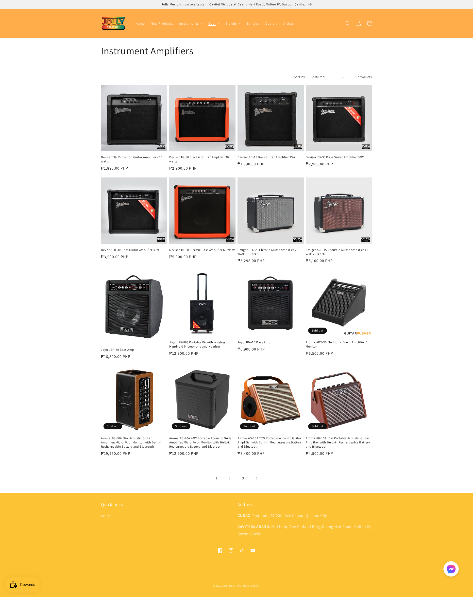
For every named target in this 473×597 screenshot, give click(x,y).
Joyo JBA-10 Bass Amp (253, 342)
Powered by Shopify (248, 585)
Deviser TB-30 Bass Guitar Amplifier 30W (335, 157)
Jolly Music (229, 585)
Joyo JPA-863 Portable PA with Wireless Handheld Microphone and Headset (197, 344)
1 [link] (217, 478)
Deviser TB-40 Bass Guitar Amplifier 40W (130, 250)
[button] (190, 23)
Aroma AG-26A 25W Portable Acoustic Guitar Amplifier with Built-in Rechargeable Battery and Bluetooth (269, 442)
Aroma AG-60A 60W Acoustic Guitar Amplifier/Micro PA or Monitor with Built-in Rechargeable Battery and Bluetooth (132, 442)
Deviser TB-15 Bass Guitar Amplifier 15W (266, 157)
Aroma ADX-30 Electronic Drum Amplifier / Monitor (336, 344)
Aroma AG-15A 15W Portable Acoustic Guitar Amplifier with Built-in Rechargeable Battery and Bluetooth (338, 442)
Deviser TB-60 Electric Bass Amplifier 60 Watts (202, 250)
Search (106, 515)
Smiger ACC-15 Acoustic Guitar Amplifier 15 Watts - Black (337, 252)
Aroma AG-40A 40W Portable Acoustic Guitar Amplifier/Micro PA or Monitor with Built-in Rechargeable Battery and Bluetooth (201, 442)
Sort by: (300, 77)
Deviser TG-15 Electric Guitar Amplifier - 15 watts (131, 159)
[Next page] (256, 478)
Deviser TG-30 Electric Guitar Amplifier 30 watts (199, 159)
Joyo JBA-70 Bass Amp (117, 350)
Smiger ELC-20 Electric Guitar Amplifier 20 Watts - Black (267, 252)
